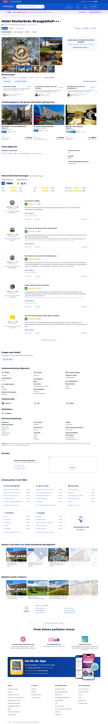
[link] (69, 7)
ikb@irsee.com (20, 466)
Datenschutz (58, 694)
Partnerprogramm (36, 694)
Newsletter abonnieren (14, 700)
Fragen (34, 32)
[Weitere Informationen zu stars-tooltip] (60, 21)
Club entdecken (83, 12)
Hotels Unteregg (40, 612)
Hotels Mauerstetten (69, 610)
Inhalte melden (12, 714)
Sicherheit (58, 712)
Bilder (28, 32)
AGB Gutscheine (59, 706)
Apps (9, 709)
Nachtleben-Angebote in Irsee (12, 532)
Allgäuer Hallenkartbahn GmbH (44, 489)
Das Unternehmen (84, 689)
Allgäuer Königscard (41, 525)
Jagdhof (70, 501)
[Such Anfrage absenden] (43, 7)
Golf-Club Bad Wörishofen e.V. (44, 492)
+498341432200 (21, 468)
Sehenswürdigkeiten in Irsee (11, 505)
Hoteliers (33, 689)
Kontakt (82, 1)
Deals (5, 1)
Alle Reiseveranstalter (14, 712)
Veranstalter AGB (60, 689)
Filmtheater (7, 522)
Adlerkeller (71, 492)
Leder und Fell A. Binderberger (44, 522)
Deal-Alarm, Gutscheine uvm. (16, 697)
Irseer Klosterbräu (73, 489)
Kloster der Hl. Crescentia (11, 495)
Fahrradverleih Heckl (41, 498)
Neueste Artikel (83, 703)
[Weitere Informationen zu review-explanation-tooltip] (23, 28)
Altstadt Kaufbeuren (9, 498)
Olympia (6, 525)
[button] (20, 51)
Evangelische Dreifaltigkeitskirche (13, 501)
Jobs (80, 697)
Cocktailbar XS (8, 519)
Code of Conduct (36, 697)
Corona (6, 516)
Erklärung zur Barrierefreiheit (63, 709)
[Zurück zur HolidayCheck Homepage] (8, 6)
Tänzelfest (38, 516)
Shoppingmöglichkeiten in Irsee (45, 532)
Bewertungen (18, 32)
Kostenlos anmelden (95, 12)
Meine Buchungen (13, 689)
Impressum (58, 714)
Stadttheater (7, 528)
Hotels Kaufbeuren (41, 608)
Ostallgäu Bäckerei (41, 528)
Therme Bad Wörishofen (42, 495)
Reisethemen (82, 700)
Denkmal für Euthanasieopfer (12, 489)
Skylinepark (39, 501)
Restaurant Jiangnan (74, 498)
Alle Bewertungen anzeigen (48, 340)
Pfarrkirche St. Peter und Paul (12, 492)
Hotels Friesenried (68, 608)
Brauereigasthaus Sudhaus (75, 495)
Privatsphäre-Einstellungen (62, 697)
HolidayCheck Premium (14, 706)
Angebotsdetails (12, 445)
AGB (56, 703)
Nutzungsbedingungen (61, 692)
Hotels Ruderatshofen (69, 612)
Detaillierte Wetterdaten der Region (54, 623)
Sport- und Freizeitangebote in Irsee (46, 505)
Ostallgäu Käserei (41, 519)
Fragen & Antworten (13, 694)
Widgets (33, 692)
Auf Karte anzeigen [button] (31, 25)
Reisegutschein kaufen (14, 703)
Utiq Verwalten (59, 700)
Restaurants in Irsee (73, 505)
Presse (80, 694)
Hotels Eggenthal (40, 610)
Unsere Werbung (83, 692)
